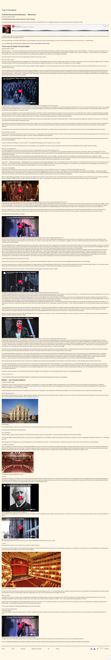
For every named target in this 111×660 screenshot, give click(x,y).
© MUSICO (106, 648)
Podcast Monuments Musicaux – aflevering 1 (19, 15)
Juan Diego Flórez (73, 641)
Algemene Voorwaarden (36, 648)
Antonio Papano (17, 43)
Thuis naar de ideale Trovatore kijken (16, 46)
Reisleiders (8, 377)
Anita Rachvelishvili (24, 377)
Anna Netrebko (33, 377)
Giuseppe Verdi (25, 43)
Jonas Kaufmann (63, 377)
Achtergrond (9, 641)
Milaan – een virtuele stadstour (14, 380)
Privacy (12, 648)
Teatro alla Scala (85, 641)
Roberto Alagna (46, 43)
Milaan (79, 641)
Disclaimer (23, 648)
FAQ (48, 648)
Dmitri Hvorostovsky (41, 377)
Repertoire (14, 377)
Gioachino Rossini (45, 641)
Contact (3, 648)
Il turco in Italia (65, 641)
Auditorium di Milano (26, 641)
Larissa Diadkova (38, 43)
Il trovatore (31, 43)
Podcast (8, 43)
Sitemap (57, 648)
